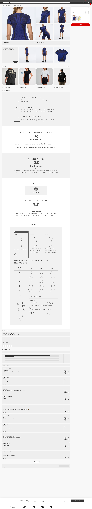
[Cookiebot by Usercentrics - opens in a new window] (13, 507)
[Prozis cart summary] (88, 3)
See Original (4, 384)
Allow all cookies (77, 500)
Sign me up (15, 61)
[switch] (34, 507)
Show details (56, 507)
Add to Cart (80, 24)
